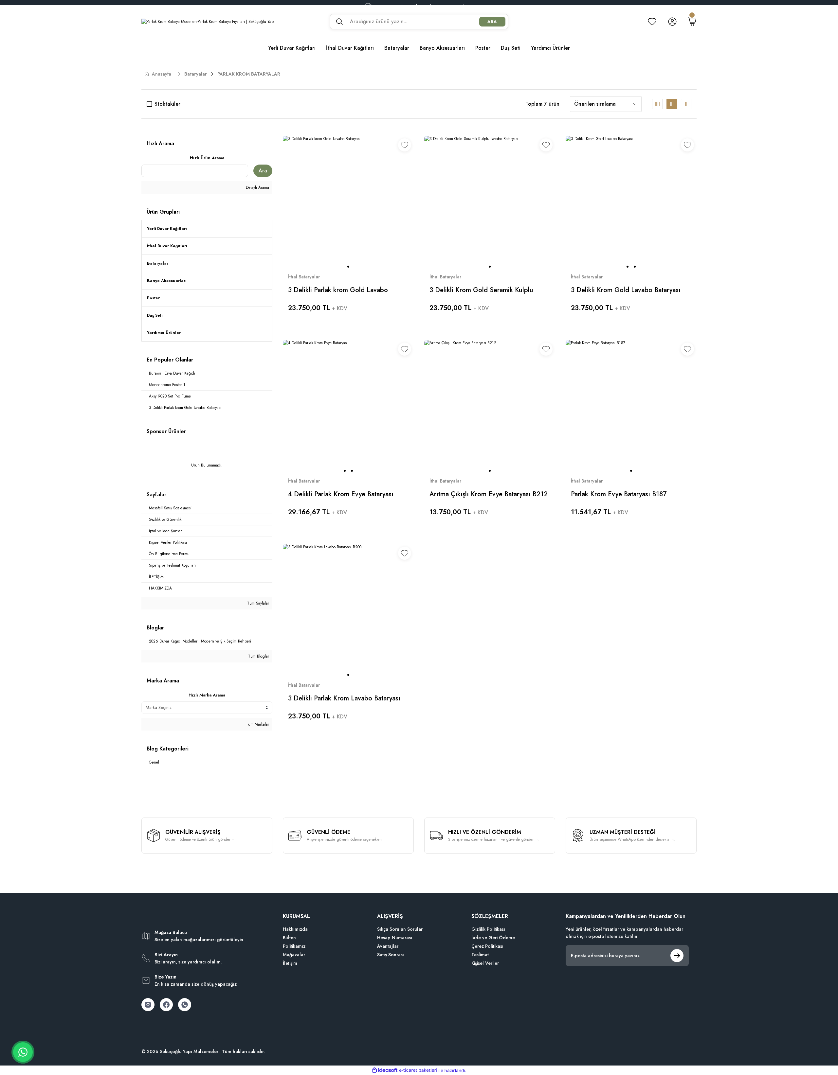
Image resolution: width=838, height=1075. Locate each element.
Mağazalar (294, 954)
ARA (492, 21)
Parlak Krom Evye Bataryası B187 (618, 494)
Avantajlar (387, 946)
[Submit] (676, 955)
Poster (153, 298)
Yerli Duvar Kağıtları (167, 229)
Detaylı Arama (257, 187)
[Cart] (692, 21)
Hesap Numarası (394, 937)
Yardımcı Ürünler (164, 333)
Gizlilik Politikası (488, 929)
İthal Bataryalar (304, 276)
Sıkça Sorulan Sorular (400, 929)
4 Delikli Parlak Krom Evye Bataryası (340, 494)
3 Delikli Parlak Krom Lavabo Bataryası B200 (344, 698)
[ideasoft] (385, 1070)
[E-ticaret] (418, 1070)
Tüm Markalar (257, 724)
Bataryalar (157, 263)
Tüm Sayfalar (257, 603)
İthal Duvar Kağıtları (167, 246)
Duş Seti (154, 315)
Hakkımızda (295, 929)
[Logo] (208, 21)
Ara (263, 170)
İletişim (290, 963)
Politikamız (294, 946)
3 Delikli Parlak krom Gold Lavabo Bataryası (338, 290)
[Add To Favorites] (404, 144)
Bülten (289, 937)
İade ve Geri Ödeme (493, 937)
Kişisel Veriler (485, 963)
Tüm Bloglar (258, 656)
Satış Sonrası (390, 954)
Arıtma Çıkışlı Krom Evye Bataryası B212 (488, 494)
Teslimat (480, 954)
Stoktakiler (167, 104)
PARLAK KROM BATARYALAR (248, 74)
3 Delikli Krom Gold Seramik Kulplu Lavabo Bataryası (481, 290)
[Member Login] (672, 21)
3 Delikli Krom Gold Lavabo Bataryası (626, 290)
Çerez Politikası (487, 946)
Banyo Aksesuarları (167, 281)
